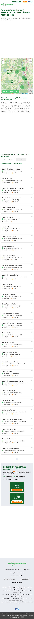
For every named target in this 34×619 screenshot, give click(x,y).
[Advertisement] (17, 40)
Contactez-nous (17, 582)
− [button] (2, 63)
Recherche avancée (11, 91)
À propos (16, 1)
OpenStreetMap (25, 93)
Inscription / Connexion (17, 573)
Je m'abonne (17, 490)
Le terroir (21, 160)
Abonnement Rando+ (17, 576)
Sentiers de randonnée (8, 18)
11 (23, 78)
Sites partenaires (25, 579)
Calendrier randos (9, 579)
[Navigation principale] (32, 5)
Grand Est (17, 18)
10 (17, 71)
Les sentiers (8, 160)
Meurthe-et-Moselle (25, 18)
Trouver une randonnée (12, 569)
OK (22, 617)
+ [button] (2, 60)
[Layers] (30, 61)
